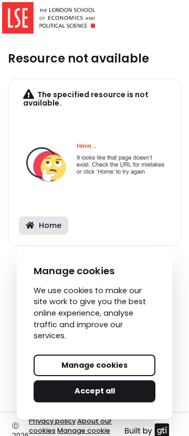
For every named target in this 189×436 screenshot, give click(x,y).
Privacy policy (52, 421)
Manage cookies (94, 365)
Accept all (95, 391)
